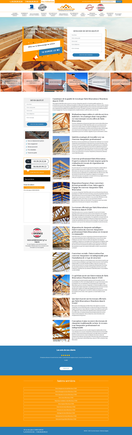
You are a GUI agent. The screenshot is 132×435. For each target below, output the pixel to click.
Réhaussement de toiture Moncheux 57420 (66, 416)
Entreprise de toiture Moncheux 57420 (66, 410)
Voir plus (66, 368)
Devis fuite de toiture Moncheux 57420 (66, 407)
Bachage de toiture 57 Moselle (44, 14)
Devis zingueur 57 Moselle (102, 14)
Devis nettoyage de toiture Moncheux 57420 (66, 391)
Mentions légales (104, 430)
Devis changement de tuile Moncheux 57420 (66, 388)
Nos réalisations (47, 1)
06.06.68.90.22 (32, 1)
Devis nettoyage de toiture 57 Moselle (53, 14)
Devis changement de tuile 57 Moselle (34, 14)
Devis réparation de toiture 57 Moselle (74, 14)
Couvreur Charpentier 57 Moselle (14, 14)
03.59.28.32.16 (17, 1)
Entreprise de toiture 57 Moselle (24, 14)
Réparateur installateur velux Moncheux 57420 (66, 400)
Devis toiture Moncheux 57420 (66, 397)
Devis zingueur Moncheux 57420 (66, 403)
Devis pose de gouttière (118, 14)
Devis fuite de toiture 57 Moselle (110, 14)
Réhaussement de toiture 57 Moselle (63, 14)
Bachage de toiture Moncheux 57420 (66, 413)
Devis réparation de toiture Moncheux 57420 (66, 394)
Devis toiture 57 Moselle (82, 14)
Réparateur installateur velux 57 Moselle (92, 14)
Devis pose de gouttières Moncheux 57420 (66, 419)
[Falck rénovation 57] (66, 7)
